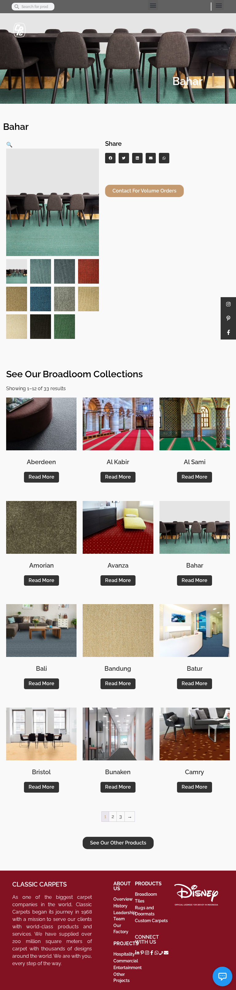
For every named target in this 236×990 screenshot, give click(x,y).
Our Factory (120, 928)
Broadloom (146, 894)
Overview (123, 899)
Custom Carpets (151, 920)
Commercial (124, 960)
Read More (41, 477)
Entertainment (124, 967)
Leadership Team (124, 915)
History (120, 905)
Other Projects (121, 977)
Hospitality (124, 954)
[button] (153, 5)
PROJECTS (126, 943)
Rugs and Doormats (145, 910)
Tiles (139, 901)
